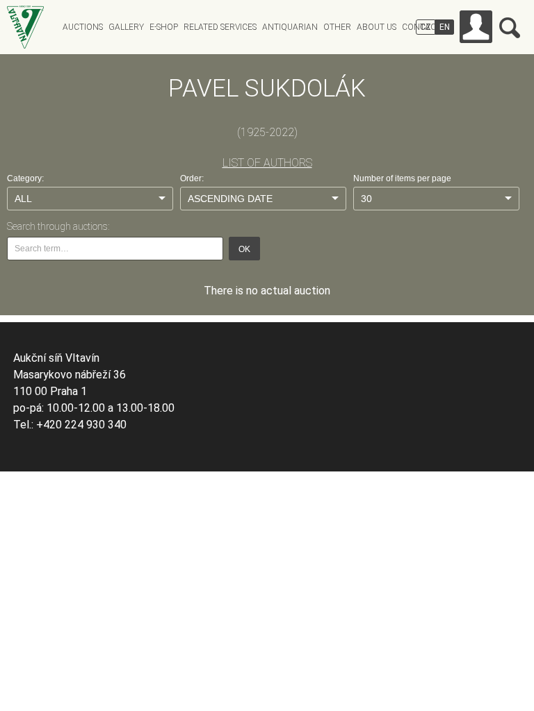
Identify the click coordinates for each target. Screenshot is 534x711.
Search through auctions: (58, 226)
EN (444, 27)
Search (509, 27)
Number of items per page (402, 178)
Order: (192, 178)
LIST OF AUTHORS (267, 162)
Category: (25, 178)
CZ (425, 27)
